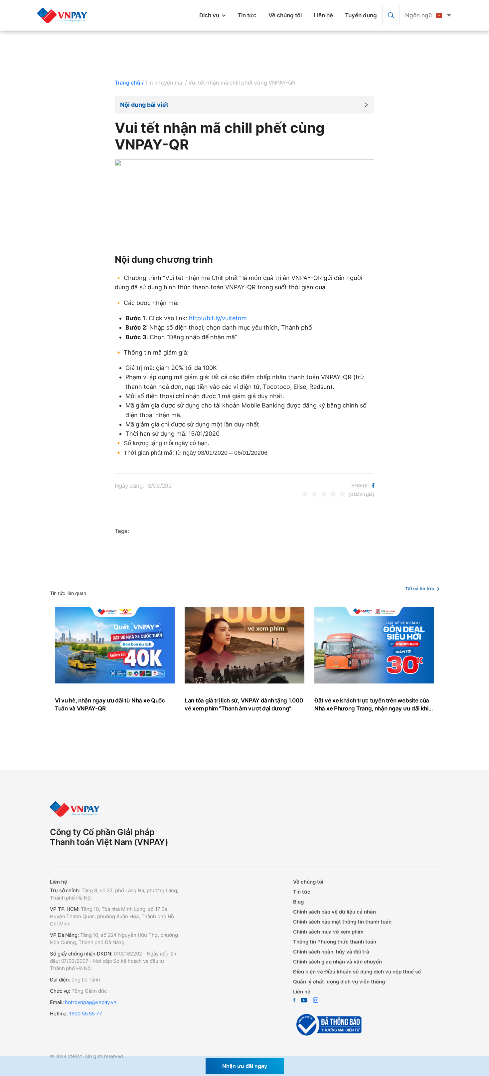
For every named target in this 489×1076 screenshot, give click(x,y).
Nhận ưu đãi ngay (244, 1066)
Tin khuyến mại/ (166, 82)
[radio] (305, 494)
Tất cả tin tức (419, 588)
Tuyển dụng (361, 15)
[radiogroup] (324, 494)
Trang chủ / (129, 82)
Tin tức (247, 15)
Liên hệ (323, 15)
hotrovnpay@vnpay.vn (90, 1002)
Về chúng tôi (285, 15)
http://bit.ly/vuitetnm (218, 318)
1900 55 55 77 (85, 1013)
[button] (244, 105)
